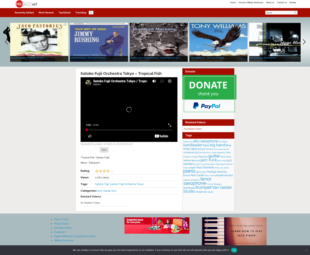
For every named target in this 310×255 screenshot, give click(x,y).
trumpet (204, 187)
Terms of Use (61, 219)
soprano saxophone (191, 180)
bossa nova (204, 148)
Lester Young (200, 164)
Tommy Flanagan (214, 184)
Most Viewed (46, 12)
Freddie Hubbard (190, 157)
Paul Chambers (205, 167)
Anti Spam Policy (63, 228)
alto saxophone (205, 141)
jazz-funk (209, 160)
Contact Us (282, 2)
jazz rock (222, 160)
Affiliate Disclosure (63, 240)
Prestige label (215, 171)
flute (228, 152)
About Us (270, 2)
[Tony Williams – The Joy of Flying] (218, 42)
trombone (189, 187)
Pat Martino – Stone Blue (263, 58)
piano (189, 171)
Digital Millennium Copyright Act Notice (74, 236)
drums (203, 152)
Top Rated (64, 12)
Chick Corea (217, 149)
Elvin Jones (212, 153)
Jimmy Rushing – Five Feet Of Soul (88, 58)
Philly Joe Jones (222, 168)
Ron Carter (198, 175)
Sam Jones (209, 176)
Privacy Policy (61, 223)
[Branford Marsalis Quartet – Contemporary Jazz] (159, 42)
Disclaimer (59, 232)
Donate (292, 2)
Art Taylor (223, 141)
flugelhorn (221, 153)
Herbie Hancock (191, 160)
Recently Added (24, 12)
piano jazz (201, 171)
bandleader (192, 145)
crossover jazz (191, 152)
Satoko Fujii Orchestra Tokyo (127, 184)
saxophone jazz (224, 175)
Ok (234, 250)
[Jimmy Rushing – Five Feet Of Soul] (99, 42)
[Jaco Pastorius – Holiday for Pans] (39, 42)
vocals (210, 192)
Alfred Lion (188, 142)
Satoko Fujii (102, 184)
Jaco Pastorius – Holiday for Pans (28, 58)
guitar (214, 155)
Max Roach (210, 164)
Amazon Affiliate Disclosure (250, 2)
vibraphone (201, 192)
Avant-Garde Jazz (106, 190)
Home (233, 2)
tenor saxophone (197, 181)
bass (206, 145)
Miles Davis (221, 164)
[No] (306, 250)
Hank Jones (225, 156)
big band (217, 145)
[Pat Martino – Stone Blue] (278, 42)
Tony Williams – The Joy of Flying (207, 58)
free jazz (203, 156)
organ (192, 167)
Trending (80, 12)
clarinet (225, 149)
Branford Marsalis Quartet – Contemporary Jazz (155, 58)
